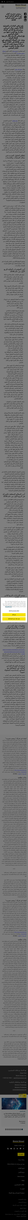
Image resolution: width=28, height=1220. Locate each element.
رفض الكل (14, 614)
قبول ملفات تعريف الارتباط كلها (14, 618)
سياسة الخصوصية (8, 606)
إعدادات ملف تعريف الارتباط (14, 610)
